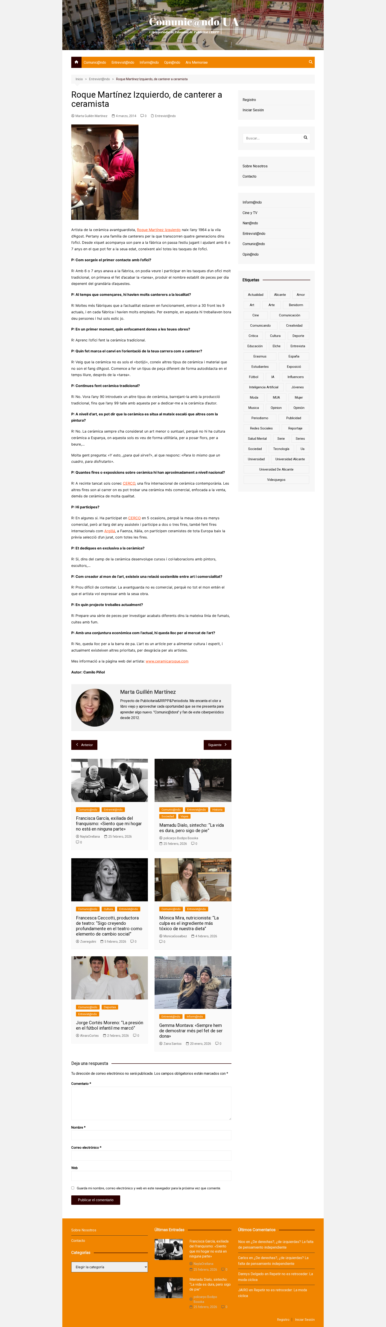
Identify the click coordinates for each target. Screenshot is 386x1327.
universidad (256, 459)
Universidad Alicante (290, 459)
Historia (217, 809)
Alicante (280, 295)
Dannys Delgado (251, 1274)
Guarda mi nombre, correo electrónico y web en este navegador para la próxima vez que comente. (149, 1188)
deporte (298, 336)
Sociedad (168, 816)
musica (253, 408)
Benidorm (296, 305)
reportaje (295, 428)
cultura (275, 336)
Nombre (78, 1127)
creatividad (294, 326)
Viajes (184, 816)
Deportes (110, 1007)
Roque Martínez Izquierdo (159, 229)
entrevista (298, 346)
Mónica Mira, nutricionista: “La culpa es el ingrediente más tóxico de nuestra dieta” (189, 923)
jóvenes (297, 387)
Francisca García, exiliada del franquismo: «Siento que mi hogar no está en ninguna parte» (109, 824)
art (252, 305)
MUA (276, 397)
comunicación (289, 315)
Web (74, 1168)
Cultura (108, 909)
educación (255, 346)
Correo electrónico (86, 1148)
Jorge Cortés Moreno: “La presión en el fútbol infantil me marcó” (109, 1025)
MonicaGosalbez (175, 936)
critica (253, 336)
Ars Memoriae (197, 62)
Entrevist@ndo (122, 62)
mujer (299, 397)
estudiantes (260, 367)
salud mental (257, 439)
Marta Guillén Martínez (91, 116)
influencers (295, 377)
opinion (276, 408)
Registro (249, 100)
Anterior (87, 745)
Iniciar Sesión (253, 110)
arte (272, 305)
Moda (254, 397)
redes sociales (261, 428)
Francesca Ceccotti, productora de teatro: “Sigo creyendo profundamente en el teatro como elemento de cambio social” (109, 926)
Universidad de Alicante (276, 469)
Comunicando (260, 326)
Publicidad (293, 418)
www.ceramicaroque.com (167, 661)
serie (281, 439)
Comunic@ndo (95, 62)
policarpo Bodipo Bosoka (181, 838)
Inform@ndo (149, 62)
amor (301, 295)
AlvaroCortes (89, 1035)
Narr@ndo (250, 223)
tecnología (281, 449)
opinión (299, 408)
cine (255, 315)
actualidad (255, 295)
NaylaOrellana (90, 836)
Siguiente (215, 745)
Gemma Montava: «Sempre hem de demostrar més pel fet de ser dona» (191, 1031)
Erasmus (260, 356)
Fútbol (253, 377)
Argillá (109, 531)
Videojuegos (276, 480)
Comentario (81, 1084)
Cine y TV (250, 213)
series (300, 439)
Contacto (249, 176)
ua (302, 449)
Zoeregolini (88, 941)
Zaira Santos (173, 1043)
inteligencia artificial (263, 387)
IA (272, 377)
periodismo (260, 418)
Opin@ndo (172, 62)
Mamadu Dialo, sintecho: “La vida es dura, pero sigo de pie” (191, 827)
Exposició (294, 367)
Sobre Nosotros (255, 166)
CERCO (129, 483)
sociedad (255, 449)
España (294, 356)
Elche (277, 346)
